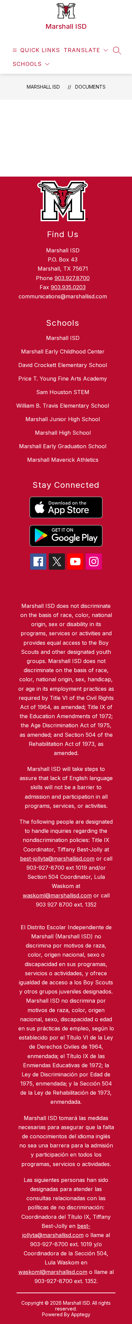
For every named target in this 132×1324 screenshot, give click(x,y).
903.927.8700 (72, 278)
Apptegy (80, 1314)
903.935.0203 (68, 287)
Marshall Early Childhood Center (63, 351)
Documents (90, 87)
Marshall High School (63, 432)
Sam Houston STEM (62, 392)
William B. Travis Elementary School (62, 405)
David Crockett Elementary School (62, 365)
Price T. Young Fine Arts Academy (62, 378)
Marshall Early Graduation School (62, 446)
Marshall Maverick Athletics (62, 459)
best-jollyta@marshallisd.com (57, 858)
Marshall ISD (43, 87)
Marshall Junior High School (62, 419)
